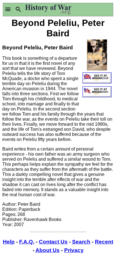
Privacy (74, 250)
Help (9, 242)
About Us (47, 250)
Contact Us (53, 242)
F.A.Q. (26, 242)
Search (81, 242)
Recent (104, 242)
